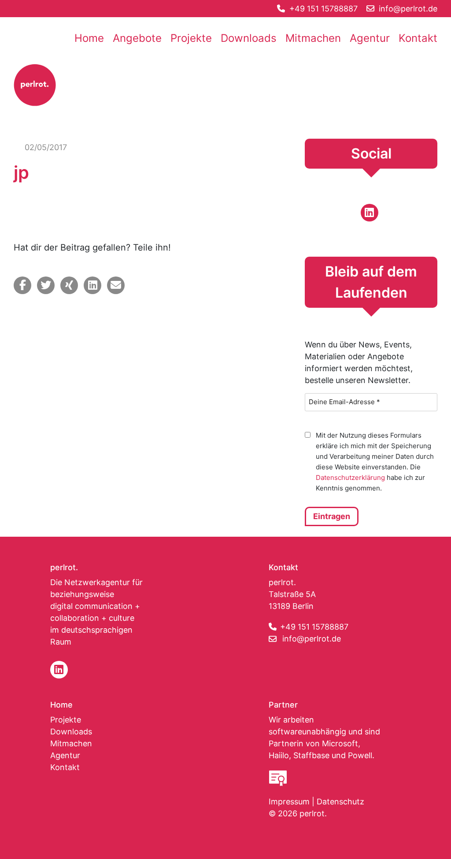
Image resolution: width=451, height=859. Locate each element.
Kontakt (418, 38)
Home (89, 38)
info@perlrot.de (311, 638)
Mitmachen (313, 38)
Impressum (289, 801)
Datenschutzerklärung (350, 477)
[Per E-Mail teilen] (116, 285)
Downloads (249, 38)
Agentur (370, 38)
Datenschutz (340, 801)
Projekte (191, 38)
